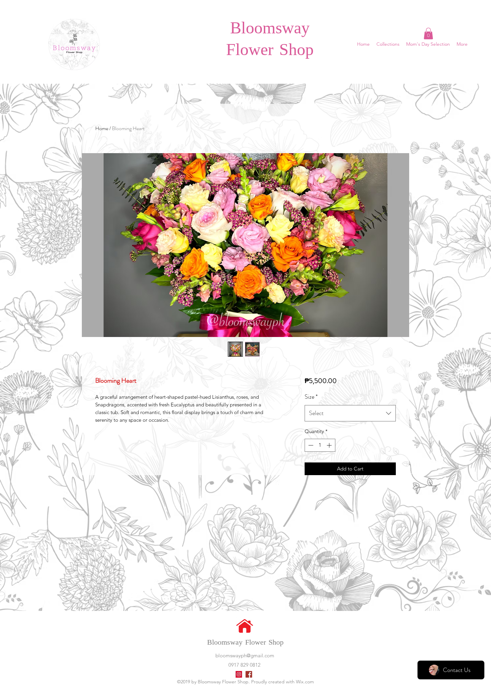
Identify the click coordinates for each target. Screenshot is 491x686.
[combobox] (350, 413)
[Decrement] (310, 445)
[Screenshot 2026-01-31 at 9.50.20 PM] (238, 674)
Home (101, 128)
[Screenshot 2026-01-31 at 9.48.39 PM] (249, 674)
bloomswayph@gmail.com (244, 655)
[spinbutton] (319, 445)
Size (311, 396)
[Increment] (329, 445)
